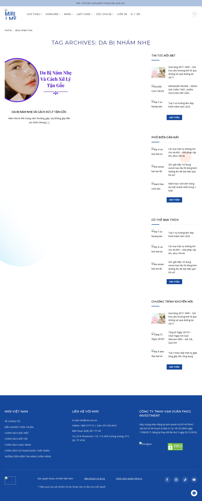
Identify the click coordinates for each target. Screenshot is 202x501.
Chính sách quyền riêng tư (129, 478)
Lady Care (83, 14)
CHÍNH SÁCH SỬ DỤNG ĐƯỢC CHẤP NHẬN (27, 450)
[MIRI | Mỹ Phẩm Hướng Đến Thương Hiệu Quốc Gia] (13, 14)
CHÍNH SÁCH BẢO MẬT (17, 432)
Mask (67, 14)
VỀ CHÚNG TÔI (12, 421)
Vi (132, 14)
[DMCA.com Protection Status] (175, 446)
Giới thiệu (33, 14)
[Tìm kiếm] (194, 14)
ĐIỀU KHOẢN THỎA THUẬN (19, 427)
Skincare (52, 14)
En (138, 14)
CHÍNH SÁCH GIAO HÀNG (18, 444)
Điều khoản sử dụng (94, 478)
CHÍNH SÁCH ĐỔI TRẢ (16, 438)
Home (8, 30)
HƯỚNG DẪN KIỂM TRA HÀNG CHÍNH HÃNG (28, 456)
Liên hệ (122, 14)
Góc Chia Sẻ (104, 14)
